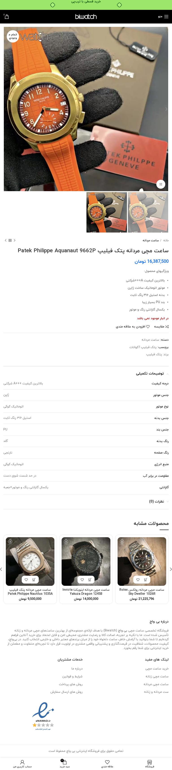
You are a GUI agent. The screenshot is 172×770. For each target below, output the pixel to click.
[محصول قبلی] (14, 240)
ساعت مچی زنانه (157, 676)
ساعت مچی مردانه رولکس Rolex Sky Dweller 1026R (141, 592)
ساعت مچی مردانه (156, 684)
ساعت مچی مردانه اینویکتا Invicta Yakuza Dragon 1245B (86, 592)
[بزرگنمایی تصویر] (160, 184)
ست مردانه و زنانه (156, 692)
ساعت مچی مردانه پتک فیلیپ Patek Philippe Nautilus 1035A (30, 592)
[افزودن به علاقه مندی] (138, 580)
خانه (165, 240)
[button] (146, 580)
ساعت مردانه (151, 240)
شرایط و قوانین (72, 676)
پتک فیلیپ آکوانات (143, 347)
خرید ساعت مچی (157, 669)
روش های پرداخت (71, 684)
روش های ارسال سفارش (66, 692)
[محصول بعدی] (5, 240)
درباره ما (77, 669)
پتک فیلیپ (154, 354)
